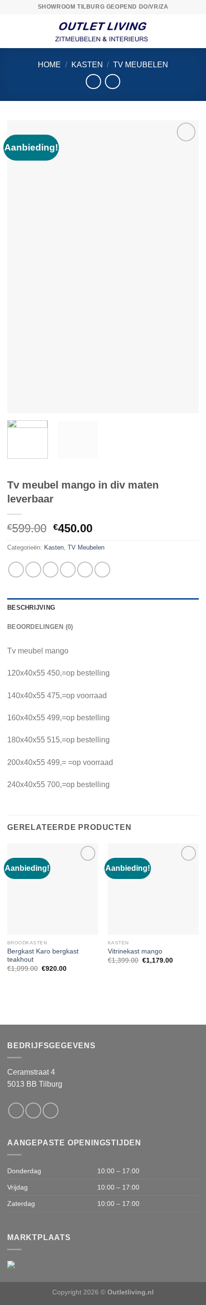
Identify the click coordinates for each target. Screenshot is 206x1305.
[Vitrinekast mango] (153, 889)
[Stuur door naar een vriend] (68, 569)
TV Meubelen (140, 65)
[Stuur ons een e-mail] (33, 1110)
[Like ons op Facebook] (16, 1110)
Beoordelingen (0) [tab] (40, 626)
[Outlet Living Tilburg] (103, 31)
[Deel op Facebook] (33, 569)
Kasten (87, 65)
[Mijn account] (194, 31)
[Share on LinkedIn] (102, 569)
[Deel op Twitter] (50, 569)
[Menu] (13, 31)
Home (49, 65)
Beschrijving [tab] (31, 607)
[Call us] (50, 1110)
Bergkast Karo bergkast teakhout (43, 956)
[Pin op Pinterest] (85, 569)
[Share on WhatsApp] (16, 569)
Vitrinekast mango (135, 951)
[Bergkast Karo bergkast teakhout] (52, 889)
